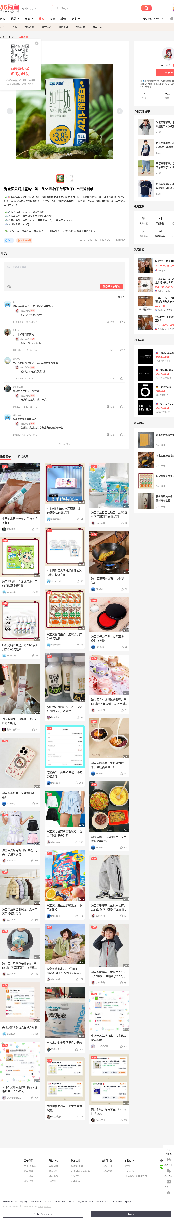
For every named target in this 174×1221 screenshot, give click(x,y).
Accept (131, 1214)
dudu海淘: (25, 311)
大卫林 (16, 330)
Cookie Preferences (43, 1214)
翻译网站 (144, 236)
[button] (29, 8)
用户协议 (28, 1176)
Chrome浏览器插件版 (135, 1176)
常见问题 (53, 1166)
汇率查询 (75, 1181)
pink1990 (17, 415)
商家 (27, 18)
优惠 (13, 18)
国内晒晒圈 (26, 240)
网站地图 (28, 1181)
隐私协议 (28, 1171)
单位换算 (160, 223)
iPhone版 (129, 1171)
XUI (14, 302)
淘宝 (10, 240)
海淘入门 (107, 1166)
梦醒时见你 (18, 387)
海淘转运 (80, 26)
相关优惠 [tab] (23, 456)
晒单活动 (97, 26)
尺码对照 (144, 223)
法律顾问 (53, 1181)
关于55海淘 (30, 1166)
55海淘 (9, 8)
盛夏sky (16, 358)
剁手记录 (46, 26)
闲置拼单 (63, 26)
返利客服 (53, 1176)
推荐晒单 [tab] (5, 456)
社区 (2, 26)
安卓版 (128, 1166)
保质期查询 (160, 236)
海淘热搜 (107, 1171)
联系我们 (53, 1171)
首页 (2, 37)
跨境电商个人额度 (80, 1171)
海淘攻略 (29, 26)
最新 (14, 26)
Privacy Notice (44, 1206)
